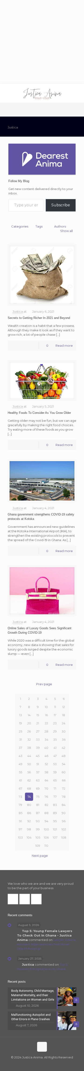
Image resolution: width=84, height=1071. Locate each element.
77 (55, 796)
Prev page (44, 684)
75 (37, 796)
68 (29, 788)
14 (29, 715)
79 (20, 805)
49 (20, 764)
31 (20, 739)
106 (46, 837)
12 (63, 707)
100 (46, 829)
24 (63, 723)
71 (55, 788)
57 (37, 772)
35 (55, 739)
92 (29, 821)
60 (64, 772)
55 (20, 772)
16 (46, 715)
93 (38, 821)
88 (46, 813)
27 (37, 731)
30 (64, 731)
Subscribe (60, 205)
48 (64, 756)
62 (29, 780)
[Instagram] (51, 1064)
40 (46, 748)
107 (55, 837)
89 (55, 813)
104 (29, 837)
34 (46, 739)
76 (46, 796)
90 (64, 813)
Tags (38, 226)
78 (64, 796)
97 (20, 829)
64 (46, 780)
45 (37, 756)
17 (55, 715)
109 (37, 845)
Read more (64, 345)
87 (38, 813)
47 (55, 756)
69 (38, 788)
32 (29, 739)
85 (20, 813)
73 (20, 796)
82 (46, 805)
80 (29, 805)
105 (37, 837)
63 (38, 780)
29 (55, 731)
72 (63, 788)
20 (29, 723)
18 (63, 715)
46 (46, 756)
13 (20, 715)
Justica (18, 311)
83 (55, 805)
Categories (19, 226)
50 (29, 764)
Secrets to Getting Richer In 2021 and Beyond (39, 318)
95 (55, 821)
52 (46, 764)
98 (29, 829)
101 (55, 829)
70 (46, 788)
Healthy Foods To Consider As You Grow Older (39, 413)
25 (20, 731)
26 (29, 731)
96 (64, 821)
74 (29, 796)
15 (37, 715)
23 (55, 723)
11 (55, 707)
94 (46, 821)
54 (63, 764)
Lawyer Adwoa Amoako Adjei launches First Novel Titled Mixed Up (46, 944)
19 (20, 723)
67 (20, 788)
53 (55, 764)
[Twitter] (38, 1064)
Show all (66, 231)
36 (64, 739)
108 (63, 837)
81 (37, 805)
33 (38, 739)
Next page (40, 855)
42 (63, 748)
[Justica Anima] (42, 93)
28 (46, 731)
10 (46, 707)
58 (46, 772)
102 (63, 829)
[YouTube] (45, 1064)
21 (37, 723)
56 (29, 772)
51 (37, 764)
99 (38, 829)
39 (38, 748)
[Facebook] (32, 1064)
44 (29, 756)
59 (55, 772)
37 (20, 748)
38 (29, 748)
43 (20, 756)
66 (64, 780)
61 (20, 780)
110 (46, 845)
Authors (60, 226)
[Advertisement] (42, 42)
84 (64, 805)
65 (55, 780)
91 (20, 821)
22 (46, 723)
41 (55, 748)
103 (20, 837)
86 (29, 813)
